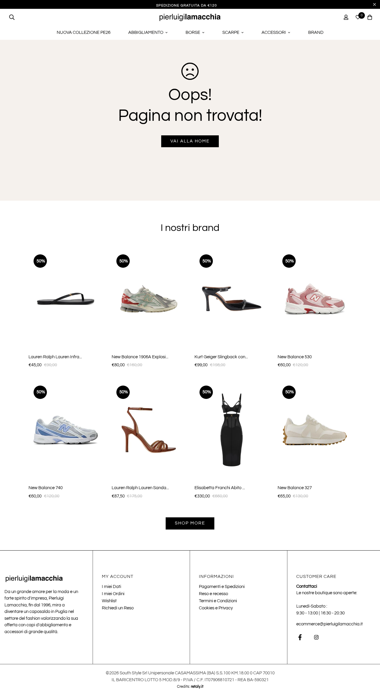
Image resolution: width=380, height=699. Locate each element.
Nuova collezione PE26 (83, 32)
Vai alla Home (190, 141)
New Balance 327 (295, 488)
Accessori (274, 32)
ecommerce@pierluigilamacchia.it (329, 624)
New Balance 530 (295, 357)
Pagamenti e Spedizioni (222, 586)
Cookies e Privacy (216, 608)
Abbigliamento (145, 32)
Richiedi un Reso (118, 608)
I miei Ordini (113, 594)
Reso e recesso (213, 594)
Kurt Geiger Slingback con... (221, 357)
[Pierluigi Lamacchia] (190, 17)
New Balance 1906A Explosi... (140, 357)
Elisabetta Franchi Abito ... (219, 488)
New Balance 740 (45, 488)
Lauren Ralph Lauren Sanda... (140, 488)
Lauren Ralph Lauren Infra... (55, 357)
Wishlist (109, 601)
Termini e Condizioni (218, 601)
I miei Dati (111, 586)
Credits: (190, 686)
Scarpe (230, 32)
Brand (316, 32)
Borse (193, 32)
